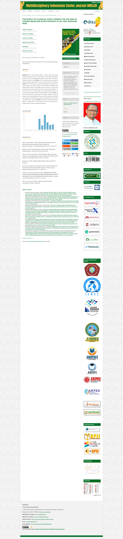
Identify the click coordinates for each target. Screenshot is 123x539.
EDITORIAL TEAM (89, 46)
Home (23, 11)
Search (97, 11)
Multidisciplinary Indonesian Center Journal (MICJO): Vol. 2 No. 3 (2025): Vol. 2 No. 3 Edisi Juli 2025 (52, 222)
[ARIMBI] (92, 343)
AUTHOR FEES (89, 82)
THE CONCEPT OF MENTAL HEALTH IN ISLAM (51, 223)
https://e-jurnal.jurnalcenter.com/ (41, 516)
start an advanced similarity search (35, 241)
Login (57, 11)
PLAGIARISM (88, 69)
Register (50, 11)
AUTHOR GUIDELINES (90, 76)
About (44, 11)
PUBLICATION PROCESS (90, 59)
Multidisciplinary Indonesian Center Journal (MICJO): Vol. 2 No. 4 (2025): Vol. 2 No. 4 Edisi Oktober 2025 (48, 195)
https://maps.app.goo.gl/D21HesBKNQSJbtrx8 (41, 524)
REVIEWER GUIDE (89, 53)
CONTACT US (88, 86)
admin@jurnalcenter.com (31, 521)
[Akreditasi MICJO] (92, 26)
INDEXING (87, 72)
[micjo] (92, 142)
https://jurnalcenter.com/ (40, 514)
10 (30, 238)
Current (30, 11)
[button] (66, 140)
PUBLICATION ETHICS (89, 56)
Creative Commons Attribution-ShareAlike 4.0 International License (69, 134)
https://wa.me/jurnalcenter (45, 512)
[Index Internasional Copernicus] (92, 34)
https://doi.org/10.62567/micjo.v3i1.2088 (34, 57)
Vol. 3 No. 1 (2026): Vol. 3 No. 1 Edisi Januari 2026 (44, 15)
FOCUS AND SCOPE (89, 43)
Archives (37, 11)
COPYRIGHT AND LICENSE (90, 66)
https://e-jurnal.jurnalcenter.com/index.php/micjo (42, 519)
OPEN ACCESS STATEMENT (91, 63)
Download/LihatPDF (70, 58)
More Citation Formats (70, 93)
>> (32, 238)
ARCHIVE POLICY (89, 79)
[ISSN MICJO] (92, 159)
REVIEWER (88, 50)
